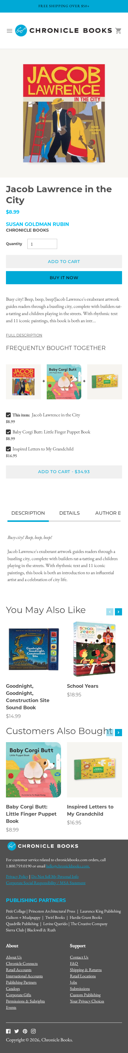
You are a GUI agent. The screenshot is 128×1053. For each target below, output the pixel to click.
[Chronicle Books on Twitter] (16, 1030)
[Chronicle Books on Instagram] (33, 1030)
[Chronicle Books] (64, 31)
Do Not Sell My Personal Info (55, 876)
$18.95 (74, 695)
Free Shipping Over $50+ (64, 6)
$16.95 (74, 823)
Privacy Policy (17, 876)
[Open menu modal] (9, 30)
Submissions (80, 988)
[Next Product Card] (118, 611)
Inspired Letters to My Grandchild (43, 449)
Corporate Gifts (18, 994)
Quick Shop (34, 664)
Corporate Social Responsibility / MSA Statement (45, 882)
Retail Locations (83, 976)
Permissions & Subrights (25, 1001)
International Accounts (24, 976)
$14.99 (13, 716)
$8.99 (12, 830)
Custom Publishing (85, 994)
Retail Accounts (19, 969)
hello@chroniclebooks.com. (68, 866)
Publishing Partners (21, 982)
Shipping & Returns (86, 969)
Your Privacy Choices (87, 1001)
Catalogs (13, 988)
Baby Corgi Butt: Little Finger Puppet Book (51, 432)
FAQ (74, 963)
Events (11, 1007)
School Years (83, 686)
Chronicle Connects (22, 963)
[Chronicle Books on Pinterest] (25, 1030)
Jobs (73, 982)
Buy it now (64, 277)
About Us (14, 957)
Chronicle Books (27, 230)
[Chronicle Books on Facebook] (8, 1030)
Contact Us (79, 957)
